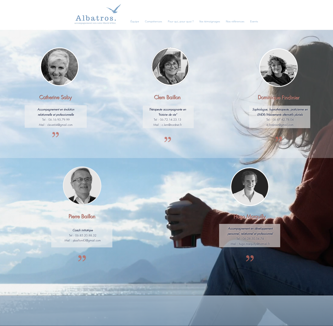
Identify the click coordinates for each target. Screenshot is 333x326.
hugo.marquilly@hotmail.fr (254, 244)
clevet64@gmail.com (60, 125)
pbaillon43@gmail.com (87, 240)
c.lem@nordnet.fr (172, 125)
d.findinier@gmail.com (279, 125)
